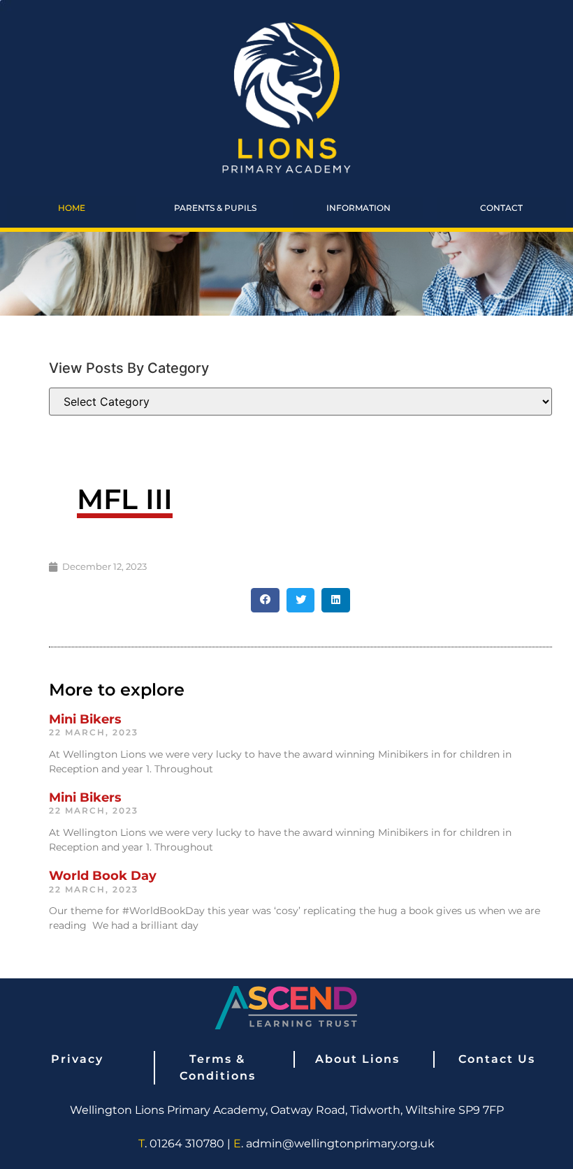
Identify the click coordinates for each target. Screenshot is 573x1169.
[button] (265, 600)
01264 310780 (187, 1143)
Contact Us (496, 1059)
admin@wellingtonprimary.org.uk (340, 1143)
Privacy (77, 1059)
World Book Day (103, 875)
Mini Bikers (85, 719)
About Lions (357, 1059)
